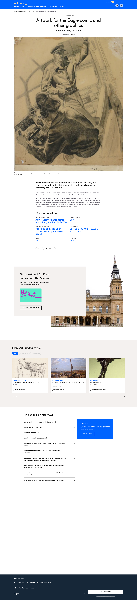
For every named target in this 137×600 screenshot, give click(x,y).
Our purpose (53, 6)
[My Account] (121, 5)
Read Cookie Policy (21, 582)
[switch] (112, 2)
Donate (62, 6)
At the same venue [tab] (35, 353)
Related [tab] (15, 353)
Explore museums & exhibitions (37, 6)
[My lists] (117, 5)
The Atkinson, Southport (69, 34)
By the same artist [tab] (24, 353)
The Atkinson (42, 278)
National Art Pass (19, 6)
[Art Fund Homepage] (20, 3)
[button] (31, 308)
